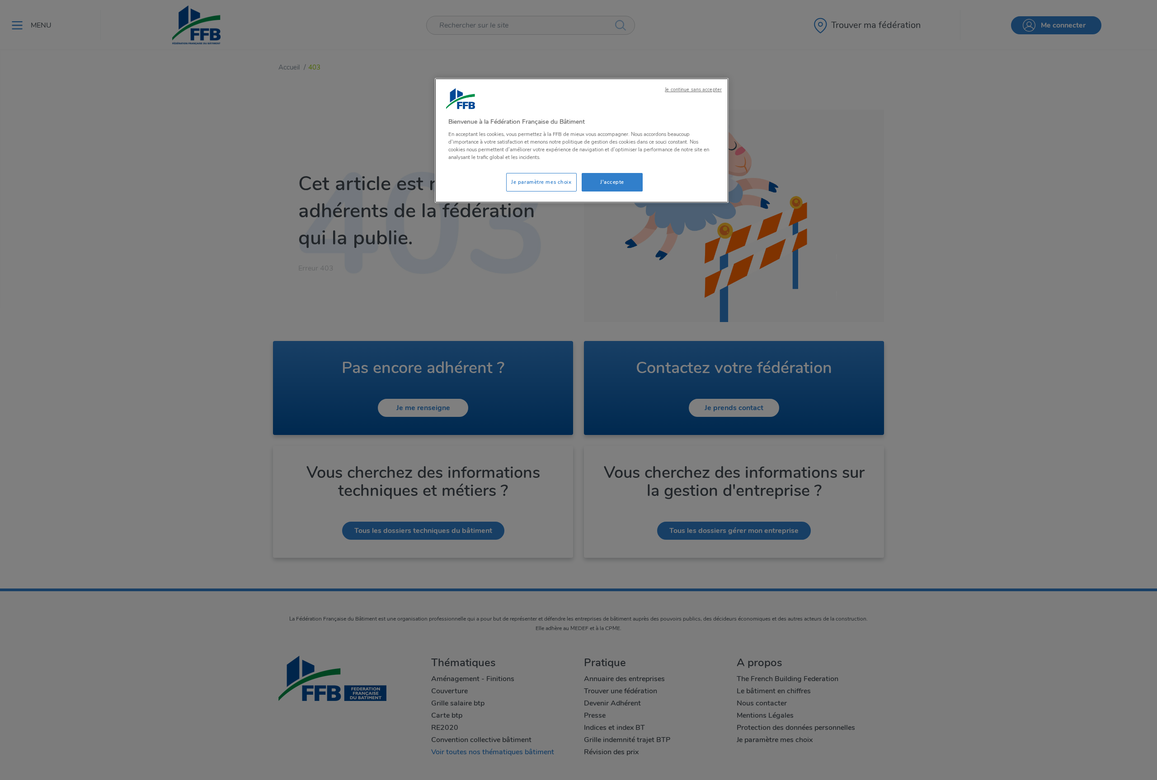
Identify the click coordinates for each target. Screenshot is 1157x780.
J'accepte (612, 182)
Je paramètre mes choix (541, 182)
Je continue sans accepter (693, 89)
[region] (582, 140)
